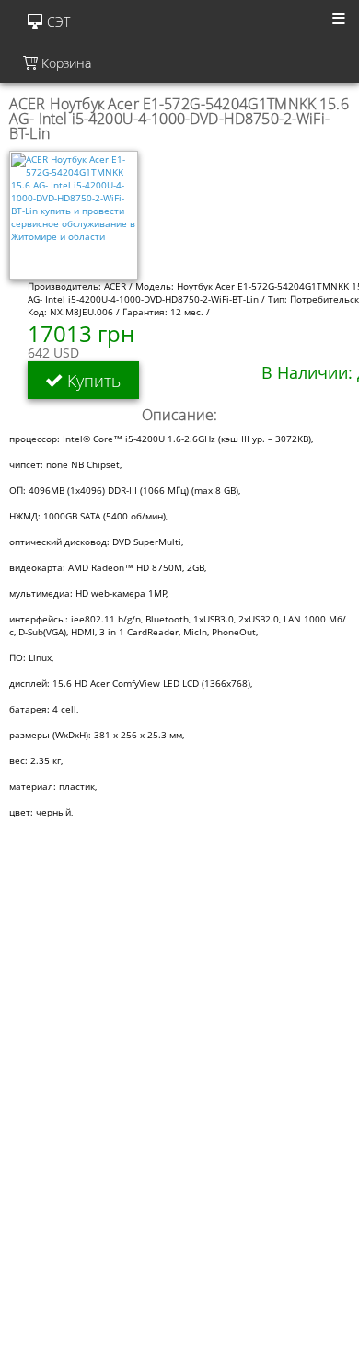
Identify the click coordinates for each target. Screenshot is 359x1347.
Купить (92, 380)
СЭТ (58, 21)
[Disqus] (179, 1112)
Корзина (64, 63)
